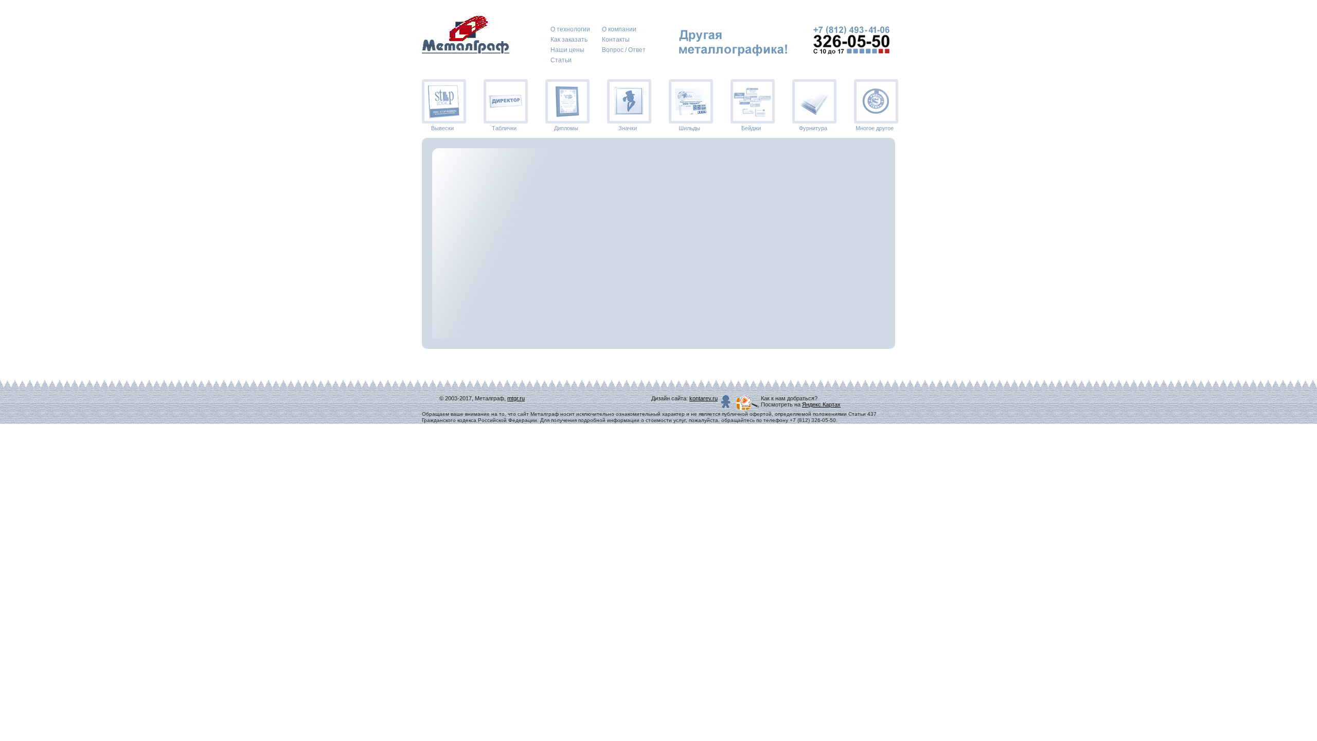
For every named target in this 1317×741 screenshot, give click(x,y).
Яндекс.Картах (821, 404)
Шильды (689, 128)
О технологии (570, 29)
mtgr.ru (516, 398)
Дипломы (566, 128)
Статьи (561, 60)
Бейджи (751, 128)
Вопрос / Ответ (624, 50)
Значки (627, 128)
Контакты (616, 39)
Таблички (504, 128)
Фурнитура (813, 128)
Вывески (442, 128)
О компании (619, 29)
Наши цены (567, 50)
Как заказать (569, 39)
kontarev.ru (703, 398)
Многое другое (875, 128)
